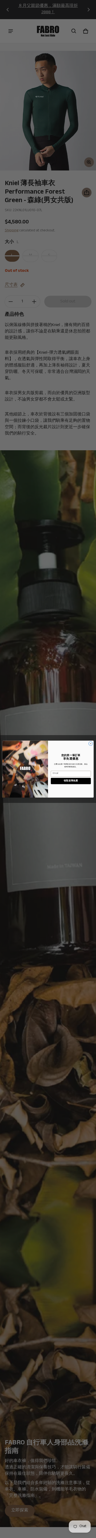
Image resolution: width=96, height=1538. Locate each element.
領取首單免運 (71, 781)
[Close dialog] (91, 743)
